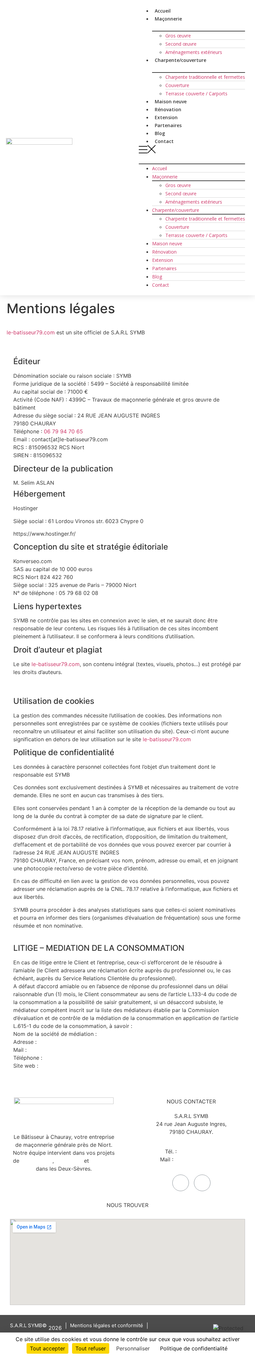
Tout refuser (90, 1348)
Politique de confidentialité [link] (193, 1348)
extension (103, 1160)
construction (36, 1160)
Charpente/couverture (180, 60)
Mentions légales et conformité (106, 1325)
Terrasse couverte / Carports (196, 93)
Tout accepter (47, 1348)
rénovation (68, 1160)
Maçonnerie (165, 176)
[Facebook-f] (180, 1183)
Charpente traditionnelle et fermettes (205, 77)
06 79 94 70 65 (63, 431)
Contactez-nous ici (199, 1159)
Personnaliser (133, 1348)
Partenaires (164, 268)
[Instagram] (202, 1183)
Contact (164, 141)
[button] (192, 150)
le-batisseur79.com (31, 332)
